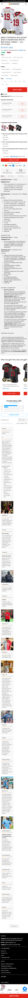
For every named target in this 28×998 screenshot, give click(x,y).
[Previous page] (1, 21)
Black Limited (5, 63)
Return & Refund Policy (7, 964)
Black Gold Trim (18, 57)
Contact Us (4, 953)
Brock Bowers (6, 69)
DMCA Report (5, 982)
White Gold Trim (6, 57)
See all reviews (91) (14, 403)
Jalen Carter (17, 72)
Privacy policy (5, 970)
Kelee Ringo (5, 75)
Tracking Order (5, 957)
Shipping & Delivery (6, 966)
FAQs (2, 955)
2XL (16, 81)
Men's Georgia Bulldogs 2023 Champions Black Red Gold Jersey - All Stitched (11, 385)
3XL (20, 81)
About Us (3, 951)
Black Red (4, 60)
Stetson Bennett (17, 69)
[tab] (0, 33)
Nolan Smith (14, 75)
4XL (24, 81)
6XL (7, 84)
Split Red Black (14, 60)
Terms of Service (5, 972)
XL (11, 81)
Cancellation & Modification (8, 968)
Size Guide (9, 78)
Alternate (15, 63)
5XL (3, 84)
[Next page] (27, 21)
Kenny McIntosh (6, 72)
